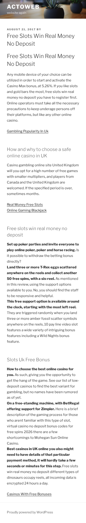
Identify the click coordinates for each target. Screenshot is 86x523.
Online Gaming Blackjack (27, 210)
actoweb (23, 6)
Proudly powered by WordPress (30, 512)
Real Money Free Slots (25, 205)
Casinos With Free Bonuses (29, 494)
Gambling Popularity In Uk (27, 131)
